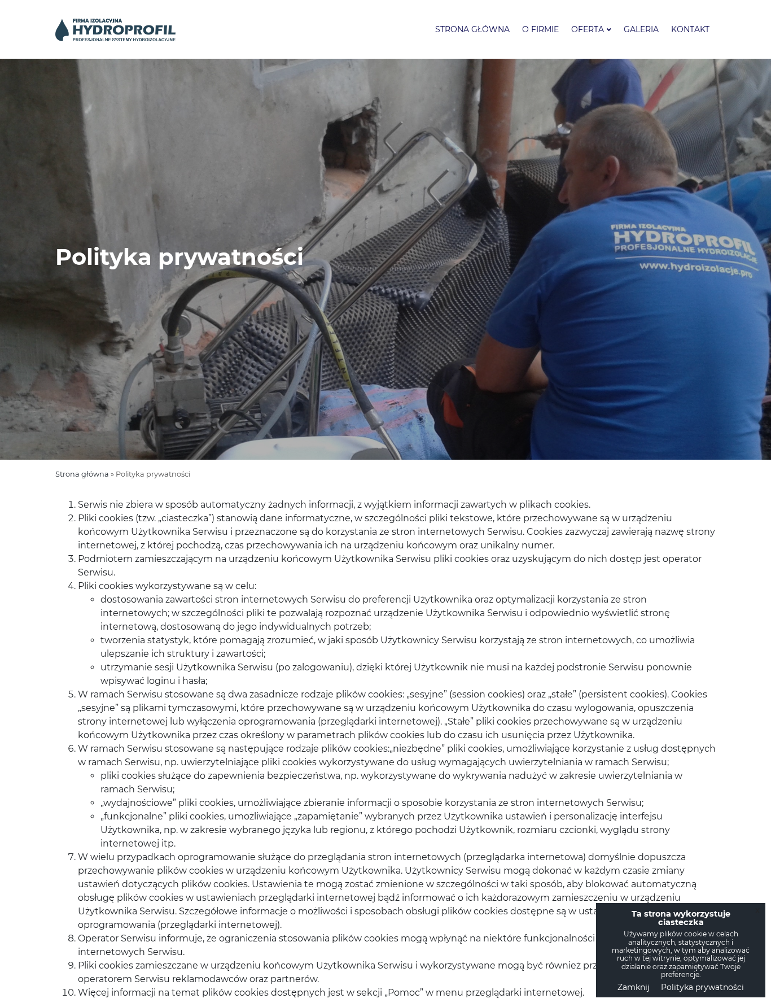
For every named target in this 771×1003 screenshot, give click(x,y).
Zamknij (633, 987)
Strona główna (472, 29)
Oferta (587, 29)
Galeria (641, 29)
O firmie (540, 29)
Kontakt (690, 29)
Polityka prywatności (702, 987)
